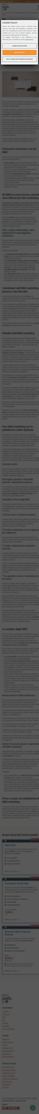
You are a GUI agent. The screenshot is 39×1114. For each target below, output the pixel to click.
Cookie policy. (29, 39)
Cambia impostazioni (19, 46)
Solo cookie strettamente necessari (19, 59)
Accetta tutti (19, 52)
